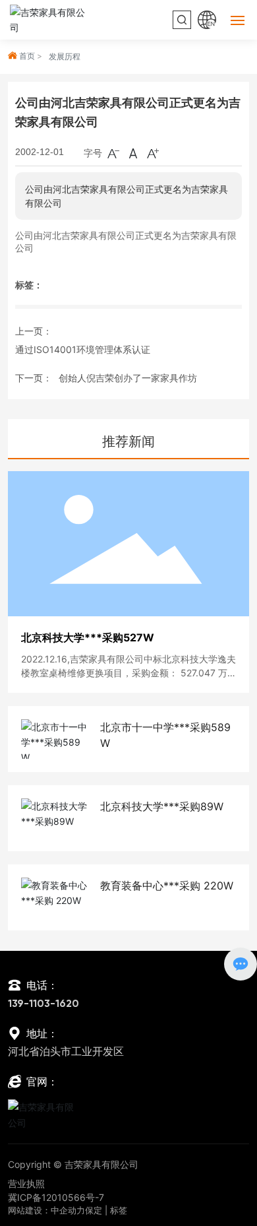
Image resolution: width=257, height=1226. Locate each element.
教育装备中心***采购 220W (166, 885)
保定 (93, 1210)
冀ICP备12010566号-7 (56, 1197)
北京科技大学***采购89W (161, 806)
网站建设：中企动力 (46, 1210)
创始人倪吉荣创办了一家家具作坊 (128, 377)
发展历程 (64, 56)
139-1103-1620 (43, 1004)
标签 (118, 1210)
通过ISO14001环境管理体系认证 (82, 349)
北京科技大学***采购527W (87, 637)
